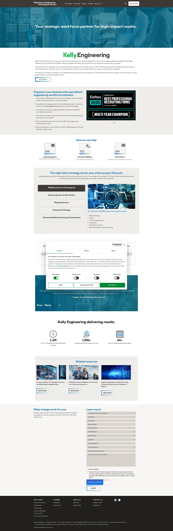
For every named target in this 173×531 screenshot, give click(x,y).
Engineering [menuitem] (37, 505)
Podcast (90, 4)
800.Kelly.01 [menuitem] (97, 505)
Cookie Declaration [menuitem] (51, 522)
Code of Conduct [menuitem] (103, 522)
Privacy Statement (63, 266)
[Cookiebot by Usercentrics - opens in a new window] (114, 244)
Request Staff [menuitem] (97, 502)
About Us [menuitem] (76, 502)
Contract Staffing (84, 157)
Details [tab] (86, 250)
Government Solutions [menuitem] (41, 516)
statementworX (49, 157)
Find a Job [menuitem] (57, 502)
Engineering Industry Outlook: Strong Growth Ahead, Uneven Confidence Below (114, 384)
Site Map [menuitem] (71, 524)
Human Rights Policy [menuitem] (81, 524)
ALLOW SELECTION (86, 285)
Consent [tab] (59, 250)
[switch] (76, 278)
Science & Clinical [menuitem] (39, 502)
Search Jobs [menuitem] (57, 505)
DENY (61, 285)
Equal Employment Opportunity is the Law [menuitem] (85, 522)
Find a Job (77, 4)
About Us (98, 4)
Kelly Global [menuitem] (77, 505)
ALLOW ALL (112, 285)
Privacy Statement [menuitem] (39, 522)
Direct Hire (119, 157)
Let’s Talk (134, 3)
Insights (84, 4)
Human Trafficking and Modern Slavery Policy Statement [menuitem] (51, 524)
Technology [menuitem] (37, 508)
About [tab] (113, 250)
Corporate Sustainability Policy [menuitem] (118, 522)
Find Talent (68, 4)
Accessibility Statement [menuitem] (65, 522)
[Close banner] (124, 244)
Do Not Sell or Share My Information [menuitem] (99, 524)
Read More (42, 391)
